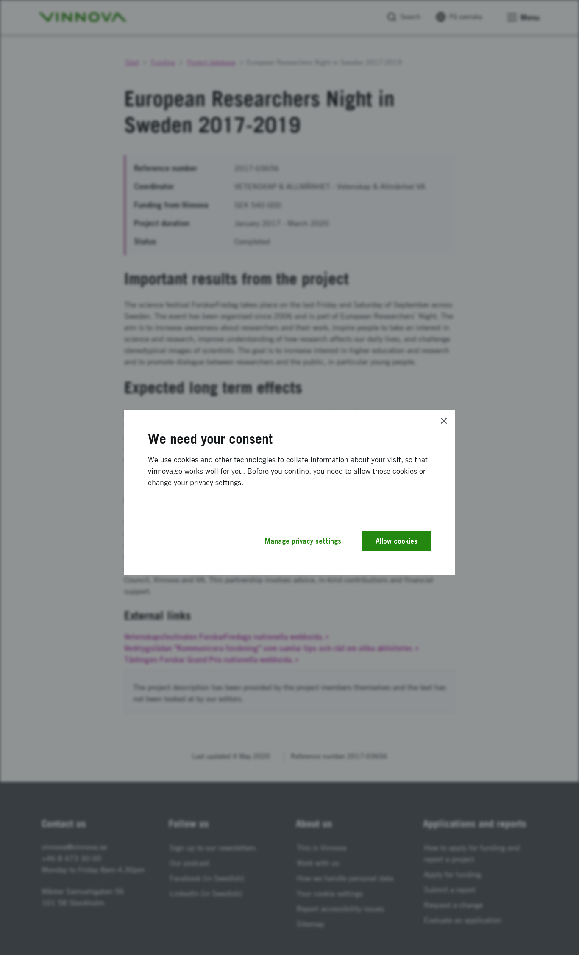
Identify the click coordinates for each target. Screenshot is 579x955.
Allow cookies (397, 541)
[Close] (444, 421)
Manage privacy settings (303, 541)
